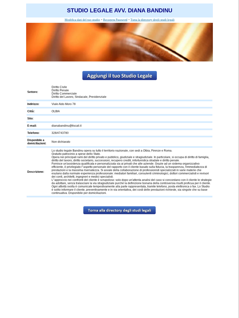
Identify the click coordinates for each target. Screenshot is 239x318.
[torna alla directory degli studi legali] (119, 213)
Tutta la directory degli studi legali (152, 19)
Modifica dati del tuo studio (82, 19)
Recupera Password (115, 19)
